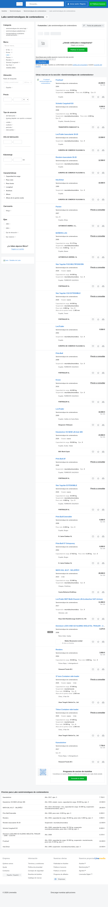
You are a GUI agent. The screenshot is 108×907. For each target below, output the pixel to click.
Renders (59, 649)
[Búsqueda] (28, 4)
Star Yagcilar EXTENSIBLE (66, 485)
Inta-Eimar (60, 180)
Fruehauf (59, 80)
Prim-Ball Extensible (64, 517)
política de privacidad (80, 65)
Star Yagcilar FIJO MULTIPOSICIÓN (70, 264)
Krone (58, 380)
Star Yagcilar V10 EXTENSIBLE (68, 293)
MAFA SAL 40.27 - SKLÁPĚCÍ (67, 570)
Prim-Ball (59, 353)
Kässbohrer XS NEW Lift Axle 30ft (69, 432)
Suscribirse (42, 62)
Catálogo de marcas (35, 878)
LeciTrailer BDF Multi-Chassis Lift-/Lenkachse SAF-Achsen (79, 599)
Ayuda (5, 867)
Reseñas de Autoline (35, 874)
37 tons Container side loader (67, 676)
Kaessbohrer (61, 742)
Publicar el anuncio (77, 50)
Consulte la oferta (77, 778)
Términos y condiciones (36, 863)
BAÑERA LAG (61, 233)
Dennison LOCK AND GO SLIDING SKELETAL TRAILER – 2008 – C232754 (21, 834)
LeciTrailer (60, 326)
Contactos (6, 871)
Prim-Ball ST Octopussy (65, 543)
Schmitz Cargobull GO (64, 103)
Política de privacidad (35, 867)
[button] (98, 97)
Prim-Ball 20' (61, 459)
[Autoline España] (8, 4)
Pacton (58, 207)
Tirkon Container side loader (67, 709)
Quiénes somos (8, 863)
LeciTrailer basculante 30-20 (67, 134)
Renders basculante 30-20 (66, 157)
